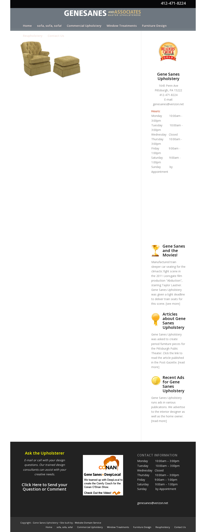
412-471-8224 (173, 3)
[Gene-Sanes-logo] (103, 14)
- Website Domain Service (87, 522)
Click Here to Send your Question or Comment (44, 487)
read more (159, 421)
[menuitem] (27, 26)
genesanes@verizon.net (168, 104)
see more (173, 304)
